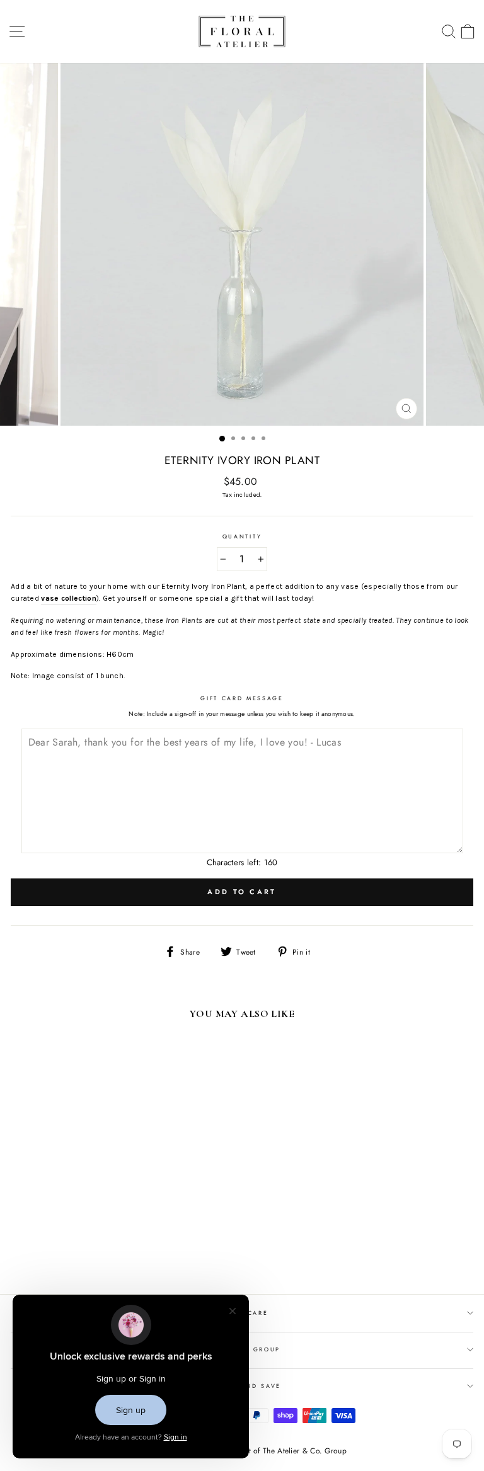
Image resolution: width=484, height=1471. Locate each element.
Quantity (242, 536)
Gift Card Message (242, 698)
